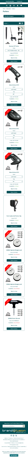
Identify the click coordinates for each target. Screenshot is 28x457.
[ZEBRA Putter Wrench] (14, 307)
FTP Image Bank (13, 444)
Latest (6, 23)
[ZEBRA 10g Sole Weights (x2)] (14, 239)
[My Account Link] (18, 5)
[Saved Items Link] (21, 5)
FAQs (17, 444)
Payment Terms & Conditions (18, 439)
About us (6, 438)
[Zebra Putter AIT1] (14, 118)
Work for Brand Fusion (18, 438)
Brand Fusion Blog (10, 1)
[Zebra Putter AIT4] (14, 74)
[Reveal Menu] (14, 5)
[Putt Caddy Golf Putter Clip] (14, 205)
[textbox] (14, 50)
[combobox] (14, 50)
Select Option (14, 61)
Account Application (19, 442)
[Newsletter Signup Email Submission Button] (23, 426)
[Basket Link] (10, 5)
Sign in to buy (14, 57)
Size (14, 91)
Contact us (11, 438)
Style (14, 48)
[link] (11, 435)
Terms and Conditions (14, 447)
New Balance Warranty (7, 439)
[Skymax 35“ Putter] (14, 35)
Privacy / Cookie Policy (21, 446)
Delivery (13, 442)
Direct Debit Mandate (14, 441)
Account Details (8, 442)
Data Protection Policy (12, 446)
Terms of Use (4, 446)
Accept (15, 455)
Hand (14, 87)
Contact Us (19, 1)
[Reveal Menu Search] (7, 5)
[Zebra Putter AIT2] (14, 161)
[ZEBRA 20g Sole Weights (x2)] (14, 273)
